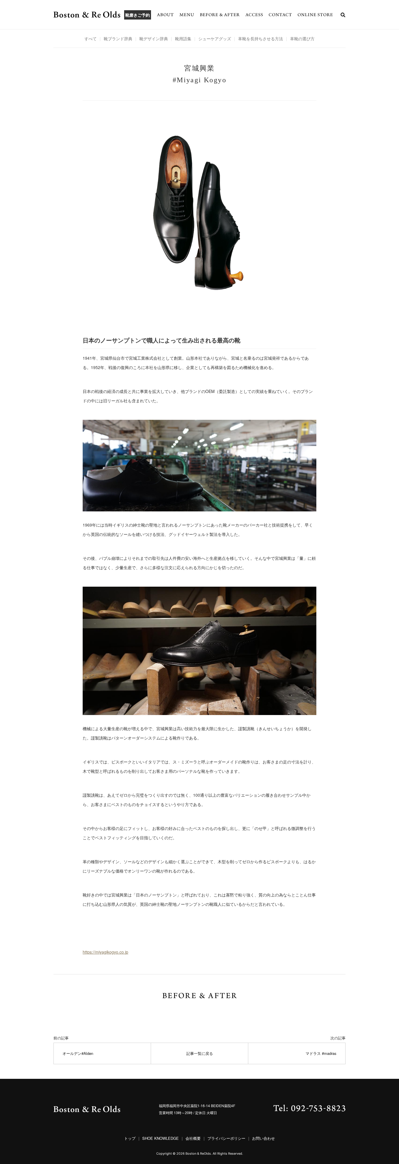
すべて (90, 38)
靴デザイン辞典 (153, 38)
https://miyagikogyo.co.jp (105, 952)
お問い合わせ (263, 1138)
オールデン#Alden (78, 1053)
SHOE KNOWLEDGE (160, 1138)
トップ (130, 1138)
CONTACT (280, 14)
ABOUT (165, 14)
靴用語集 (183, 38)
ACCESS (254, 14)
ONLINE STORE (315, 14)
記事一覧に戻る (199, 1053)
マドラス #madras (321, 1053)
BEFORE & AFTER (220, 14)
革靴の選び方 (302, 38)
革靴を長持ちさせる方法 (260, 38)
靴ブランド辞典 (118, 38)
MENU (186, 14)
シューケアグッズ (214, 38)
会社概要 (193, 1138)
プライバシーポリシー (226, 1138)
